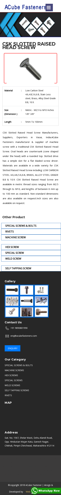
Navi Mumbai (47, 470)
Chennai (54, 458)
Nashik (29, 458)
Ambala (36, 462)
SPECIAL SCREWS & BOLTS (19, 365)
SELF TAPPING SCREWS (17, 390)
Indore (27, 462)
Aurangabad (42, 458)
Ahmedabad (33, 466)
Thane (35, 470)
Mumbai (7, 458)
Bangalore (18, 458)
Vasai (30, 478)
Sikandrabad (9, 466)
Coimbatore (19, 474)
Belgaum (32, 474)
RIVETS (8, 395)
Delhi (10, 462)
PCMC (45, 466)
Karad (52, 474)
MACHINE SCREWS (14, 370)
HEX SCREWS (11, 375)
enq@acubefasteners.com (23, 335)
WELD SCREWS (12, 385)
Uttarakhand (23, 470)
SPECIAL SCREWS (14, 380)
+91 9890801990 (19, 327)
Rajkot (21, 466)
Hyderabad (48, 462)
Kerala (8, 474)
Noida (18, 462)
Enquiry (12, 348)
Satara (43, 474)
